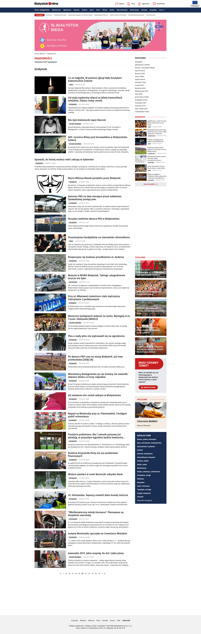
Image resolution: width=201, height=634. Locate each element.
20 (82, 573)
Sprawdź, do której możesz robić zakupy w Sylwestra (64, 159)
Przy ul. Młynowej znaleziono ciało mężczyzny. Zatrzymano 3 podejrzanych (94, 298)
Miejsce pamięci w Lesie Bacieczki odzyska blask (95, 474)
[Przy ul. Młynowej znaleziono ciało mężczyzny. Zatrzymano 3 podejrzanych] (50, 302)
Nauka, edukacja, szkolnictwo (148, 472)
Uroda (137, 85)
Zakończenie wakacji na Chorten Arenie (80, 15)
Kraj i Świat (139, 109)
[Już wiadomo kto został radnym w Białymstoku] (50, 401)
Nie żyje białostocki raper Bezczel (87, 120)
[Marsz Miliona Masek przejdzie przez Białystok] (50, 184)
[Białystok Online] (46, 3)
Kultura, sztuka (143, 461)
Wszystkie (138, 62)
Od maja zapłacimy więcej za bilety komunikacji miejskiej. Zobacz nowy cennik (95, 99)
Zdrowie (144, 10)
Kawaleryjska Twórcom (101, 15)
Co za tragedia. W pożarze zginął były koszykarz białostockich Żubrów (95, 79)
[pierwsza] (61, 573)
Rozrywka (140, 482)
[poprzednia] (63, 573)
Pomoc (112, 620)
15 (66, 573)
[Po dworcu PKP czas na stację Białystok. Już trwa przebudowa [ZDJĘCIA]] (50, 361)
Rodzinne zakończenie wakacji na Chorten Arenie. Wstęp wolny (156, 149)
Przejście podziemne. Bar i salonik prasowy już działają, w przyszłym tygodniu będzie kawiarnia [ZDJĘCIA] (95, 436)
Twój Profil (126, 620)
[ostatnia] (105, 573)
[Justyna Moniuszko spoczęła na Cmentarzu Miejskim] (50, 539)
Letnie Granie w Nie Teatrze (118, 15)
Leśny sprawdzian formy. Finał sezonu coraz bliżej (156, 167)
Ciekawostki (39, 163)
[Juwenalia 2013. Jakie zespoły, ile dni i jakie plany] (50, 559)
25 (99, 573)
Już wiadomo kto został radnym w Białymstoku (94, 395)
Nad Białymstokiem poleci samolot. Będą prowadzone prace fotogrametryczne (156, 158)
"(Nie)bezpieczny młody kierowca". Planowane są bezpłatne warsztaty (95, 514)
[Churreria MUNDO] (150, 410)
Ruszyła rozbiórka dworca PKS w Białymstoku (93, 218)
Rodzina (138, 88)
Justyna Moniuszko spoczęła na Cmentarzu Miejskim (97, 533)
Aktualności (72, 104)
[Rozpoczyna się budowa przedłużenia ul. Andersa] (50, 263)
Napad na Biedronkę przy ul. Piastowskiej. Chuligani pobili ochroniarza (97, 415)
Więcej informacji (143, 426)
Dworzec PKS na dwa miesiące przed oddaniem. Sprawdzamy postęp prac (95, 198)
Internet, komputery (145, 454)
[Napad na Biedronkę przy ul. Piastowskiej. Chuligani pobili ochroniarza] (50, 421)
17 (72, 573)
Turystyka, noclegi (144, 490)
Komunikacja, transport (146, 457)
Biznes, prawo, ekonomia (146, 439)
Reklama (140, 479)
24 (96, 573)
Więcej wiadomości (149, 184)
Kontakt (105, 620)
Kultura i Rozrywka (75, 124)
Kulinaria (138, 106)
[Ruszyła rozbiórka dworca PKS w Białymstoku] (50, 223)
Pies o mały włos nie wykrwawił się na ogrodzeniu (96, 336)
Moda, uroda (142, 464)
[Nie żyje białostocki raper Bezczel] (50, 125)
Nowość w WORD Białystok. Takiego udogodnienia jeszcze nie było (96, 277)
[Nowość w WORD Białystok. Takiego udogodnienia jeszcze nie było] (50, 282)
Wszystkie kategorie (144, 500)
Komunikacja (161, 3)
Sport (92, 10)
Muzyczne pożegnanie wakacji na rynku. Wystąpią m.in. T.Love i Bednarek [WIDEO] (99, 317)
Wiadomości (56, 10)
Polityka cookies (91, 626)
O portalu (74, 620)
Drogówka (138, 100)
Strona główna (40, 54)
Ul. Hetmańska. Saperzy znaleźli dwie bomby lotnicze (98, 495)
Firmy (133, 3)
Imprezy (121, 3)
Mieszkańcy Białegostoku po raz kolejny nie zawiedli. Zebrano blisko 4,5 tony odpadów (98, 376)
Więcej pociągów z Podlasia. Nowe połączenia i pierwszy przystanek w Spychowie (156, 176)
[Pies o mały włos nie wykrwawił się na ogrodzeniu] (50, 342)
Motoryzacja (134, 10)
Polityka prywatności (76, 626)
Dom (137, 94)
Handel (140, 450)
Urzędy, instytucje (144, 493)
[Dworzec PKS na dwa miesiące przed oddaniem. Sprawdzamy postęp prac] (50, 203)
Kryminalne (72, 303)
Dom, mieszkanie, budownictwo (149, 443)
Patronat (91, 620)
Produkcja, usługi (144, 475)
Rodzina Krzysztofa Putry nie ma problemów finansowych (93, 455)
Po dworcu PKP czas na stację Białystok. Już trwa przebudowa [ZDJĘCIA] (95, 358)
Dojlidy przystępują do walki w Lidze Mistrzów (155, 140)
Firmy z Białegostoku (42, 10)
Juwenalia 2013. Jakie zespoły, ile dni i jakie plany (96, 553)
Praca (98, 10)
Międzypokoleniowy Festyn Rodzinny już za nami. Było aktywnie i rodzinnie (156, 132)
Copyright (101, 626)
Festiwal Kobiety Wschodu (136, 15)
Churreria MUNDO (147, 421)
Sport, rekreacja (143, 486)
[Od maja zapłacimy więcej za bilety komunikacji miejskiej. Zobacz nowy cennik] (50, 105)
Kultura (84, 10)
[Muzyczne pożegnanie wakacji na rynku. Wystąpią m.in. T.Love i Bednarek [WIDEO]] (50, 322)
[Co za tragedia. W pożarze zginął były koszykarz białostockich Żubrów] (50, 85)
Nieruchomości (122, 10)
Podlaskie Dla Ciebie (60, 15)
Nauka (112, 10)
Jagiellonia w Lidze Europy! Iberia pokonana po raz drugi (156, 123)
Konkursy (49, 15)
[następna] (102, 573)
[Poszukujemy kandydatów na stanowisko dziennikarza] (50, 243)
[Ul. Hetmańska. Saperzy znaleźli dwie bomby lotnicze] (50, 500)
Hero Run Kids (150, 15)
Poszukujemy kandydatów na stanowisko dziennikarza (99, 237)
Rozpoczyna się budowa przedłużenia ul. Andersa (96, 257)
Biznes (105, 10)
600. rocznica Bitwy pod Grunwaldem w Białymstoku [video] (97, 139)
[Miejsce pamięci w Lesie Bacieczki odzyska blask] (50, 480)
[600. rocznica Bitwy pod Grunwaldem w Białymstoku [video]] (50, 144)
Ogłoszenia (145, 3)
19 (79, 573)
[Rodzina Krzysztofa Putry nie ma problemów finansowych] (50, 460)
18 (76, 573)
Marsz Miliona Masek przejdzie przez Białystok (94, 178)
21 (86, 573)
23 (92, 573)
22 (89, 573)
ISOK (118, 620)
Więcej (161, 10)
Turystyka (153, 10)
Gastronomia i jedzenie (146, 447)
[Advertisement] (150, 221)
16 (69, 573)
